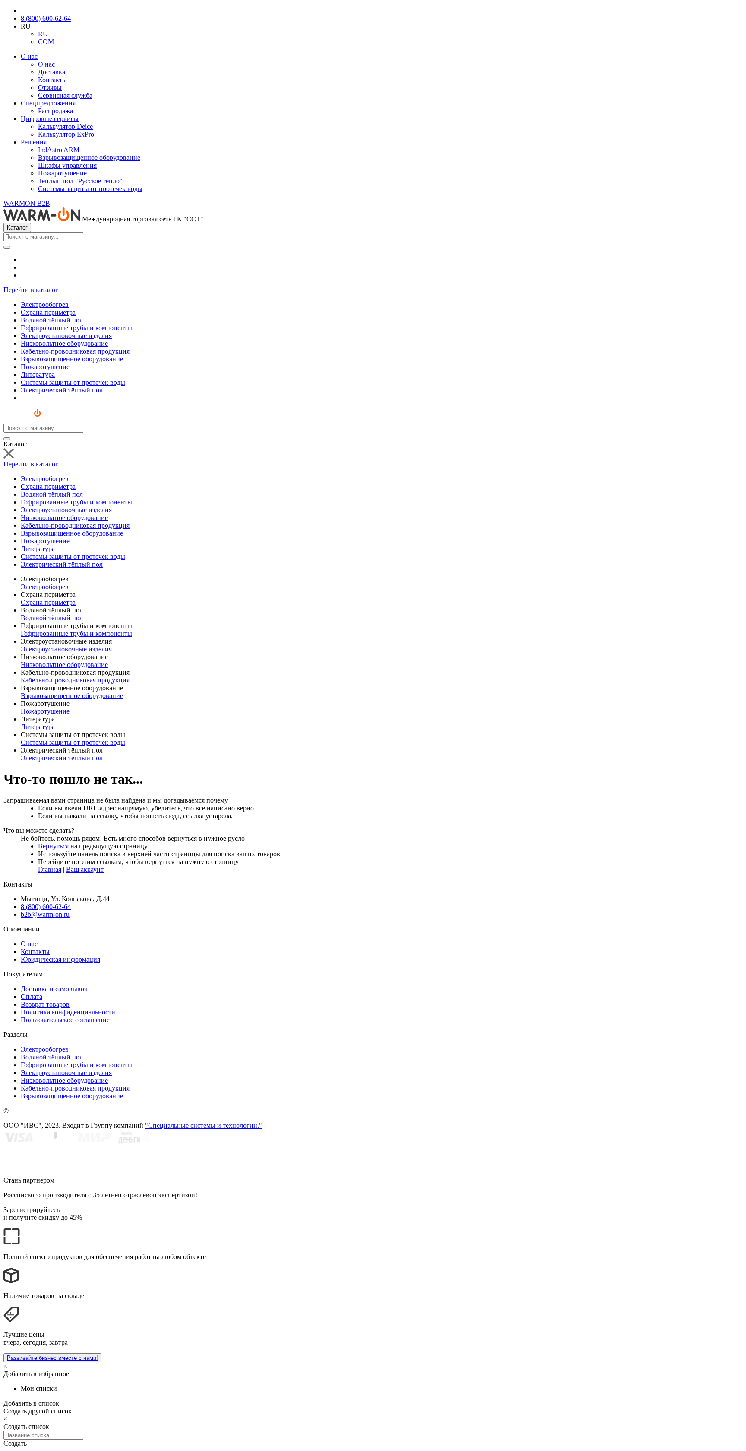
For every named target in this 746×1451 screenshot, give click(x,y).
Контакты (52, 79)
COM (46, 41)
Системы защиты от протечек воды (90, 188)
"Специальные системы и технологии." (203, 1125)
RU (43, 34)
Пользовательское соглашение (65, 1020)
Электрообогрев (45, 586)
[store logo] (29, 419)
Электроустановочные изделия (66, 649)
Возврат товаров (45, 1004)
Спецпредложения (48, 103)
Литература (38, 726)
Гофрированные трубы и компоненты (76, 633)
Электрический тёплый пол (62, 758)
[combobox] (43, 236)
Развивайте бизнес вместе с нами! (52, 1358)
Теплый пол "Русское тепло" (80, 181)
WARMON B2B (26, 203)
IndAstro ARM (58, 149)
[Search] (6, 247)
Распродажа (55, 111)
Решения (34, 142)
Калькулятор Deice (65, 126)
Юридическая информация (60, 959)
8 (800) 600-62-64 (46, 18)
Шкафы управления (67, 165)
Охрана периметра (48, 602)
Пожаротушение (62, 173)
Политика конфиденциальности (68, 1012)
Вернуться (53, 846)
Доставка (51, 72)
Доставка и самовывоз (54, 988)
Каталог (17, 227)
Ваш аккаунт (85, 869)
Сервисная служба (65, 95)
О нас (29, 56)
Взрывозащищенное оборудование (89, 157)
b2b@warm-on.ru (45, 914)
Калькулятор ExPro (66, 134)
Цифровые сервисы (50, 118)
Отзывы (50, 87)
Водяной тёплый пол (52, 618)
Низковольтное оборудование (64, 664)
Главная (49, 869)
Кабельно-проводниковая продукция (75, 680)
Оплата (31, 996)
